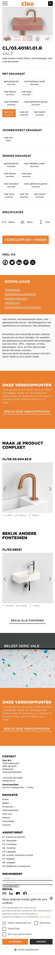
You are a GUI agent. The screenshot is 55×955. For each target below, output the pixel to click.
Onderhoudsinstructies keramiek (23, 307)
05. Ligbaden (9, 851)
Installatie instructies (16, 298)
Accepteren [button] (15, 941)
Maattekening (12, 289)
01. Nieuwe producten (13, 837)
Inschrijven (11, 886)
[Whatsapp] (32, 262)
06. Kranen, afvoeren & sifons (17, 855)
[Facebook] (5, 262)
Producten (8, 806)
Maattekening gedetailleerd (20, 293)
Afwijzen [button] (41, 941)
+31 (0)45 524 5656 (12, 777)
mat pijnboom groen (35, 103)
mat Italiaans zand (34, 82)
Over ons (7, 813)
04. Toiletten (9, 848)
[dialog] (27, 925)
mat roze (9, 113)
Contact (6, 824)
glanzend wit (11, 82)
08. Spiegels (8, 862)
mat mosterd (11, 103)
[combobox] (51, 898)
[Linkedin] (19, 262)
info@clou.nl (8, 780)
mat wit (24, 113)
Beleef (5, 803)
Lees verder (44, 916)
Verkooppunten (10, 810)
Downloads (8, 821)
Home (5, 799)
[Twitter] (12, 262)
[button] (27, 949)
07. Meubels (8, 858)
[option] (27, 21)
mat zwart (39, 113)
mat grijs (26, 92)
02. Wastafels (9, 840)
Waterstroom (12, 302)
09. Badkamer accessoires (16, 866)
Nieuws (6, 817)
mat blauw (10, 92)
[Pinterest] (26, 262)
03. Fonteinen (9, 844)
